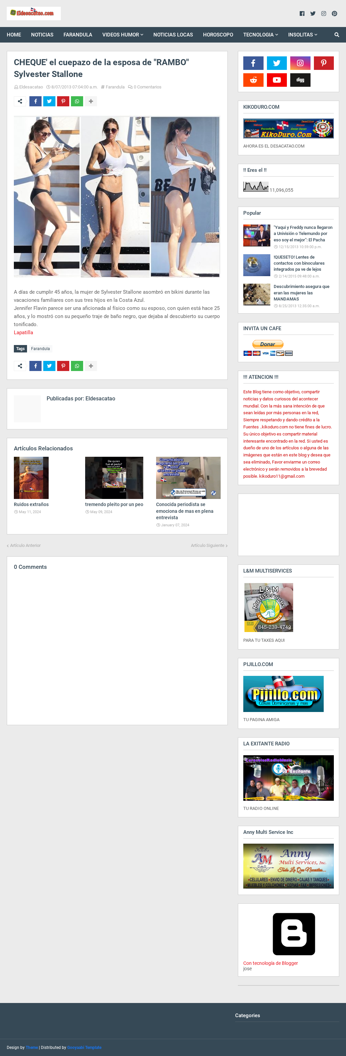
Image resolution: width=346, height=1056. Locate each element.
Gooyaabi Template (84, 1047)
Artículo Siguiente (207, 545)
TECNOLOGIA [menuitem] (258, 35)
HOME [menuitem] (14, 35)
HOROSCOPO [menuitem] (218, 35)
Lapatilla (23, 332)
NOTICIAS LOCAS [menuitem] (173, 35)
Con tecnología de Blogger (270, 963)
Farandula (115, 86)
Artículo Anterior (25, 545)
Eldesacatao (31, 86)
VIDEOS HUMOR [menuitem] (120, 35)
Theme (32, 1047)
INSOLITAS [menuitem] (300, 35)
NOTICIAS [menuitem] (42, 35)
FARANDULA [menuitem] (78, 35)
